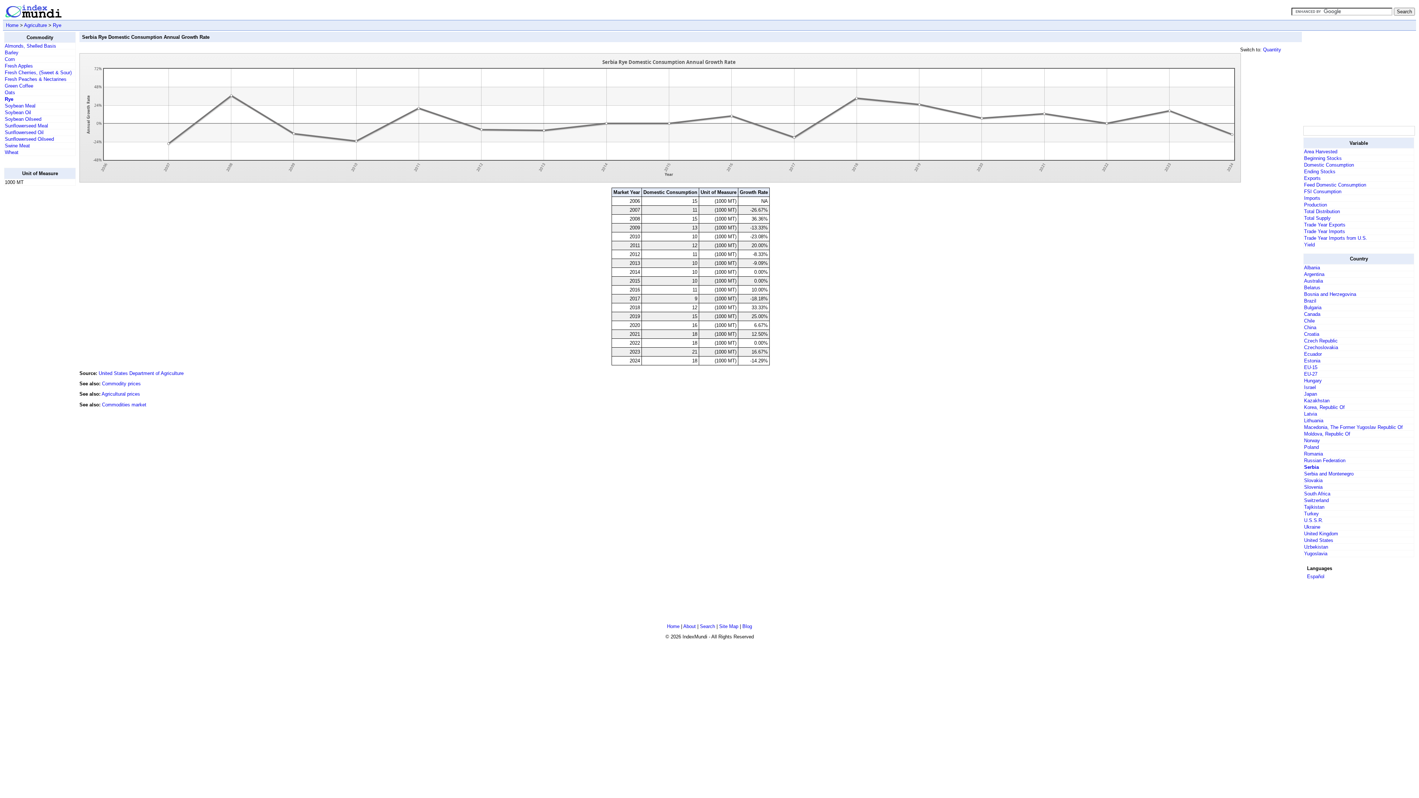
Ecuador (1313, 354)
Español (1315, 576)
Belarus (1312, 287)
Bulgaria (1312, 307)
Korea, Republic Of (1324, 407)
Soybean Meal (20, 106)
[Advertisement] (33, 302)
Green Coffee (19, 86)
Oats (10, 92)
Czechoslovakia (1321, 347)
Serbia (1311, 467)
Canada (1312, 314)
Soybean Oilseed (23, 119)
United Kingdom (1321, 533)
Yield (1309, 245)
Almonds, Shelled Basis (30, 46)
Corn (10, 59)
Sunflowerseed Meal (26, 126)
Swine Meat (17, 146)
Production (1315, 205)
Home (12, 25)
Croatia (1311, 334)
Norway (1312, 440)
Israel (1310, 387)
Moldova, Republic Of (1327, 434)
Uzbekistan (1316, 547)
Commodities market (124, 404)
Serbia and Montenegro (1329, 474)
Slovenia (1313, 487)
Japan (1310, 394)
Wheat (11, 152)
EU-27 (1310, 374)
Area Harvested (1320, 151)
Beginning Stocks (1323, 158)
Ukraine (1312, 527)
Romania (1313, 454)
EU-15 (1310, 367)
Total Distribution (1322, 211)
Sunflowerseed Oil (24, 132)
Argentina (1314, 274)
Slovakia (1313, 480)
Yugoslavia (1315, 553)
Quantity (1272, 49)
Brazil (1310, 301)
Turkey (1311, 513)
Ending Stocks (1319, 171)
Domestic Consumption (1329, 165)
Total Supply (1317, 218)
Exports (1312, 178)
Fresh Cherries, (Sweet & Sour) (38, 72)
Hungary (1313, 380)
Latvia (1310, 414)
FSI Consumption (1322, 191)
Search (707, 626)
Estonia (1312, 361)
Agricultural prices (121, 394)
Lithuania (1313, 420)
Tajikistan (1314, 507)
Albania (1312, 267)
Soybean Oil (18, 112)
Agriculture (35, 25)
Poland (1311, 447)
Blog (747, 626)
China (1310, 327)
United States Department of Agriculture (141, 373)
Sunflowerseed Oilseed (29, 139)
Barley (11, 52)
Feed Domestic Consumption (1335, 185)
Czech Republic (1321, 341)
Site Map (728, 626)
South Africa (1317, 494)
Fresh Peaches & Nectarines (36, 79)
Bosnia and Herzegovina (1330, 294)
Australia (1313, 281)
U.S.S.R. (1313, 520)
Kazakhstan (1317, 400)
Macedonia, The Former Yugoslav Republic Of (1353, 427)
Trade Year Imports (1324, 231)
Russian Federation (1324, 460)
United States (1318, 540)
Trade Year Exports (1324, 225)
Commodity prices (121, 383)
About (689, 626)
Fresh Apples (19, 66)
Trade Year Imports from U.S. (1335, 238)
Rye (57, 25)
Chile (1309, 321)
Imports (1312, 198)
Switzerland (1316, 500)
